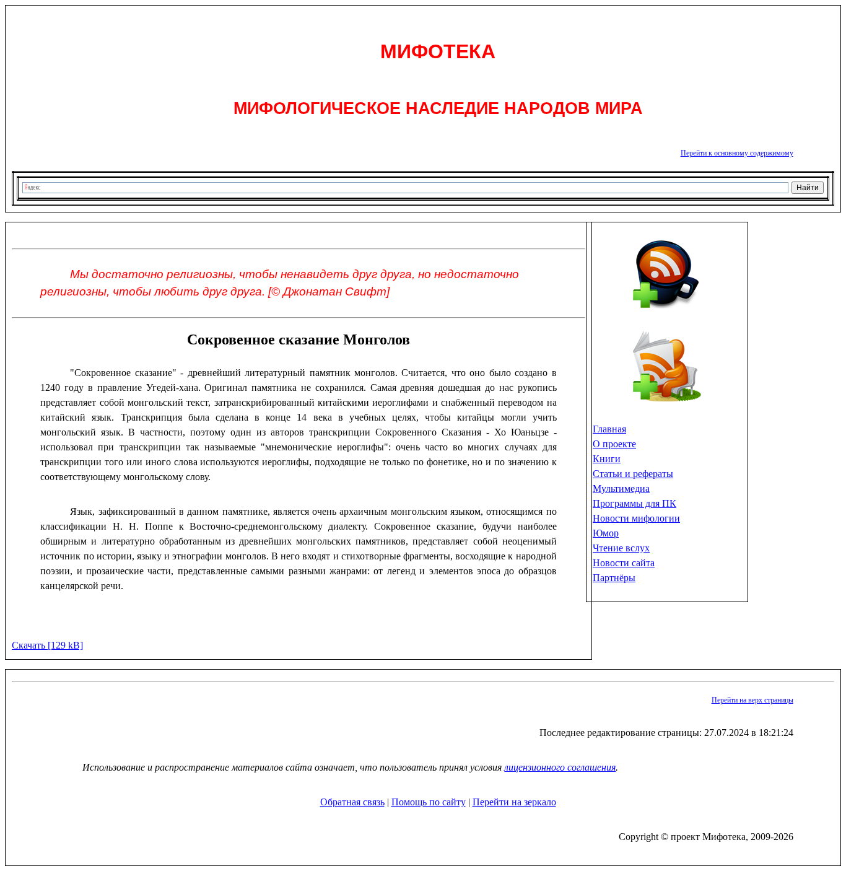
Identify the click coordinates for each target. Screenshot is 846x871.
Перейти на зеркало (514, 802)
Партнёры (614, 577)
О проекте (614, 444)
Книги (607, 458)
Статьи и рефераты (633, 473)
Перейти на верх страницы (752, 700)
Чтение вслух (621, 548)
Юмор (606, 533)
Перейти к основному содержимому (737, 153)
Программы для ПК (634, 503)
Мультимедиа (621, 488)
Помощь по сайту (428, 802)
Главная (609, 429)
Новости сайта (624, 563)
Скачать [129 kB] (47, 645)
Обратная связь (352, 802)
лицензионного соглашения (560, 767)
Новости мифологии (636, 518)
